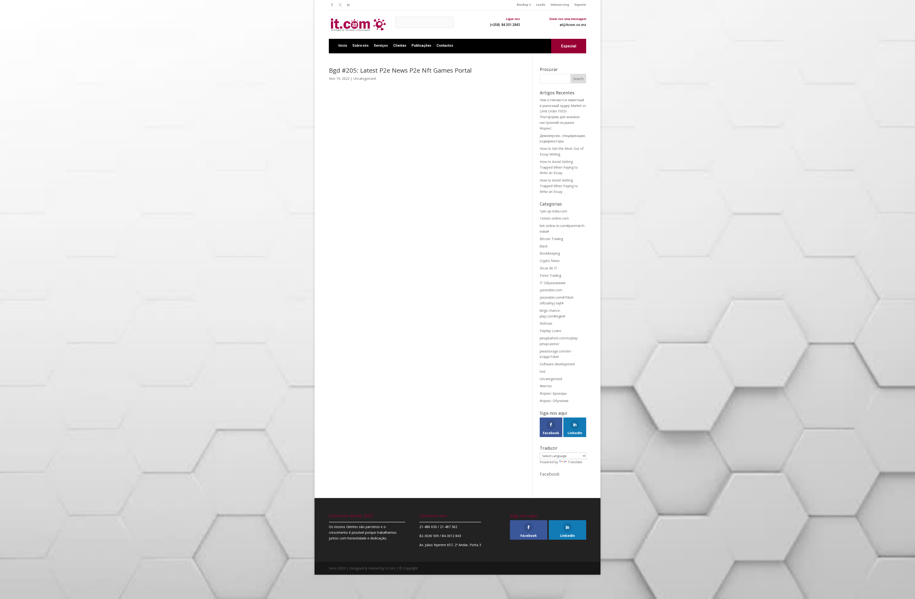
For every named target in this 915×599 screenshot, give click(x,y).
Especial (568, 46)
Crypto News (550, 260)
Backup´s (524, 4)
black (544, 246)
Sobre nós (360, 45)
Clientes (399, 45)
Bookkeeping (550, 253)
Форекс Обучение (554, 400)
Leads (540, 4)
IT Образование (553, 283)
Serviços (381, 45)
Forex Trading (550, 275)
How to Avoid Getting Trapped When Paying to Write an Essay (559, 167)
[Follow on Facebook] (332, 5)
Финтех (546, 386)
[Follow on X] (340, 5)
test (543, 371)
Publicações (421, 45)
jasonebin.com (551, 290)
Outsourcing (559, 4)
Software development (557, 364)
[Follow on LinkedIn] (348, 5)
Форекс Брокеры (553, 393)
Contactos (445, 45)
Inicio (342, 45)
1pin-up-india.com (553, 211)
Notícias (546, 323)
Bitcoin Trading (551, 239)
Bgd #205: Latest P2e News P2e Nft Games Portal (400, 70)
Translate (575, 462)
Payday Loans (550, 330)
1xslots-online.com (554, 218)
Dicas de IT (548, 268)
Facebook (549, 474)
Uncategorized (364, 78)
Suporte (580, 4)
